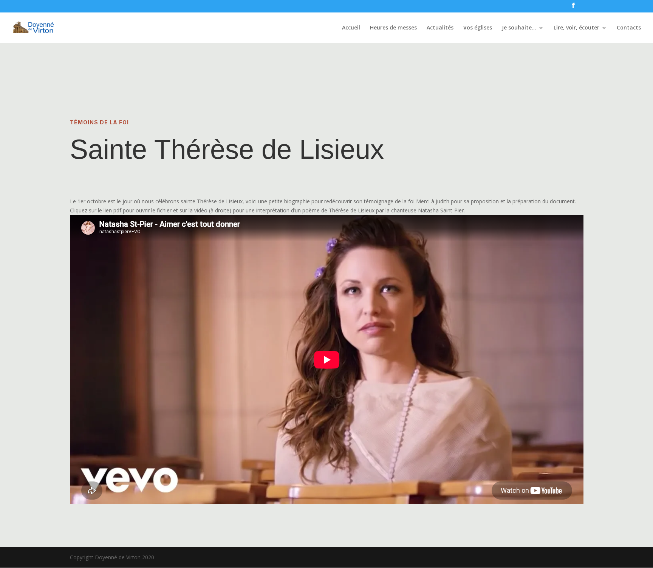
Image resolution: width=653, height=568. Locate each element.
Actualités (440, 28)
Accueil (351, 28)
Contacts (629, 28)
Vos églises (477, 28)
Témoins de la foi (99, 122)
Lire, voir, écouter (576, 28)
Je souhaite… (519, 28)
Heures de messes (393, 28)
